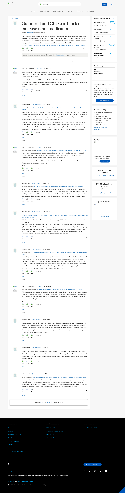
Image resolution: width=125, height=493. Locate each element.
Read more (105, 161)
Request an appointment (105, 100)
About (9, 427)
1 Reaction (37, 90)
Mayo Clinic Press (50, 434)
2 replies (24, 97)
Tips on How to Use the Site (105, 175)
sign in (42, 402)
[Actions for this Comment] (86, 90)
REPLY (23, 95)
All (114, 18)
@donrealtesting (36, 104)
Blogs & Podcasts (58, 11)
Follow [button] (112, 22)
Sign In (113, 4)
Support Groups (44, 11)
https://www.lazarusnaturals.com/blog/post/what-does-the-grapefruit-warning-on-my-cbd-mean (53, 45)
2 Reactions (38, 271)
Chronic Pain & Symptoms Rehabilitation (99, 71)
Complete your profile (104, 193)
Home (33, 11)
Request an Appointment (93, 464)
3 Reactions (38, 168)
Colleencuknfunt (33, 32)
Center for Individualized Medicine (54, 431)
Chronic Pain (14, 18)
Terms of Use (11, 481)
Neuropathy (98, 29)
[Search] (40, 4)
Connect (14, 3)
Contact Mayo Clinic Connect (15, 451)
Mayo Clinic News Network (90, 427)
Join (104, 4)
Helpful (27, 50)
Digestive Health (99, 22)
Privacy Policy (20, 481)
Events (70, 11)
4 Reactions (38, 49)
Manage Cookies (28, 481)
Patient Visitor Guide (51, 438)
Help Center (90, 11)
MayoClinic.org (12, 471)
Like (23, 50)
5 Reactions (38, 335)
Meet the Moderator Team (14, 434)
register (49, 402)
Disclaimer (10, 444)
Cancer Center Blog (50, 427)
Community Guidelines (13, 441)
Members (80, 11)
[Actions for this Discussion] (86, 49)
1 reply (23, 140)
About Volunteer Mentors (14, 438)
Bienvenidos (105, 216)
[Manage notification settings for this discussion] (83, 49)
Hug (32, 50)
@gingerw (39, 68)
